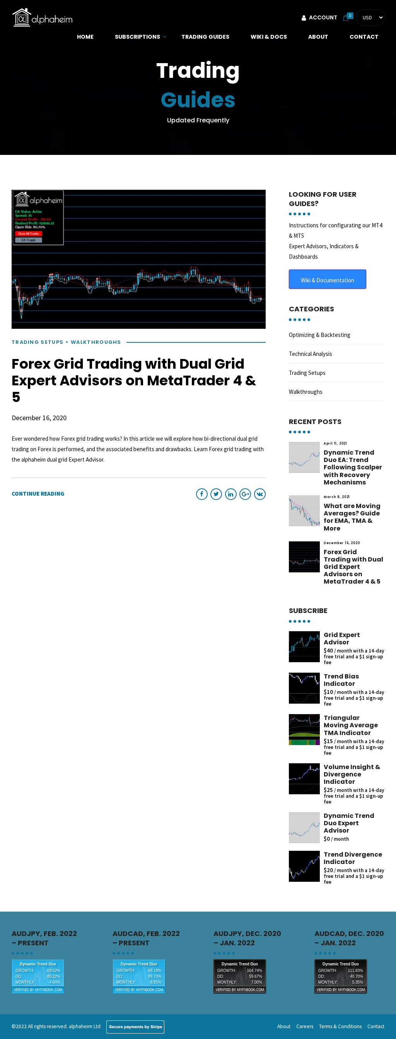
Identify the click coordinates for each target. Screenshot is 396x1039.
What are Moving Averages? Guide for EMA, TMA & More (352, 517)
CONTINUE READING (38, 493)
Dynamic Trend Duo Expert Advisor (349, 823)
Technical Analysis (310, 353)
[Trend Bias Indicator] (304, 688)
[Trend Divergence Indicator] (304, 866)
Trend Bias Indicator (341, 680)
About (318, 37)
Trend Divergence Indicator (353, 858)
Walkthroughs (96, 342)
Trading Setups (37, 342)
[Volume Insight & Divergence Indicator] (304, 778)
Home (85, 37)
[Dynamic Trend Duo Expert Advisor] (304, 827)
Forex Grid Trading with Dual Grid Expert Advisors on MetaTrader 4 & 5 (134, 380)
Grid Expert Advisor (342, 638)
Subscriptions (137, 37)
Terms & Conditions (340, 1026)
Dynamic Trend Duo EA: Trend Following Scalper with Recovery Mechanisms (353, 467)
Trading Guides (205, 37)
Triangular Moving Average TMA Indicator (351, 725)
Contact (364, 37)
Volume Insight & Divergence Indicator (352, 774)
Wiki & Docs (269, 37)
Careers (304, 1026)
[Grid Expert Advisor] (304, 646)
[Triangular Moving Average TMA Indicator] (304, 729)
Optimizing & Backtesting (319, 334)
